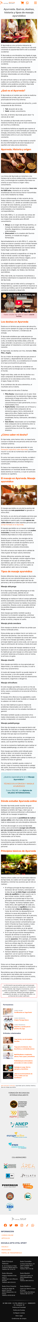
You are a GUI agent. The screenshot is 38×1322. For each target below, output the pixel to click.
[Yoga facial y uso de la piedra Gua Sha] (8, 1040)
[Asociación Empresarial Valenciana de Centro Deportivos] (9, 1166)
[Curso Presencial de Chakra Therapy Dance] (8, 1019)
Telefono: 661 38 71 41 (26, 1293)
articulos (12, 1085)
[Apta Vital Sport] (8, 3)
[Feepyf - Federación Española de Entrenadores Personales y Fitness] (19, 1114)
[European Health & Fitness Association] (19, 1135)
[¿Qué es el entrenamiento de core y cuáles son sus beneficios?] (8, 1075)
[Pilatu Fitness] (28, 1176)
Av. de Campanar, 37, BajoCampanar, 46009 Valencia (9, 1266)
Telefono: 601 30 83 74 (8, 1269)
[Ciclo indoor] (27, 1186)
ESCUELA (5, 1247)
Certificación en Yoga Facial (23, 1012)
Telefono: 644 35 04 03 (9, 1282)
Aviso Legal (19, 1315)
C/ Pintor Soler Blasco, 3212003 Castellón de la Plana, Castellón (27, 1265)
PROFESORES (6, 1250)
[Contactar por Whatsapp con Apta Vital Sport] (27, 3)
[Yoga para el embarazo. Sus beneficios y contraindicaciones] (8, 1048)
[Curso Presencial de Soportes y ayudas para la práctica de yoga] (8, 1026)
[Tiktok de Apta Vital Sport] (27, 1225)
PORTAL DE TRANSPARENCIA (12, 1253)
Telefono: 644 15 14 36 (26, 1268)
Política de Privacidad (19, 1307)
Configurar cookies (19, 1313)
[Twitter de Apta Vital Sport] (10, 1225)
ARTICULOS (6, 1238)
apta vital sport (5, 1085)
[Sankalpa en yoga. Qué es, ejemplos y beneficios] (8, 1068)
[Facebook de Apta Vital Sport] (5, 1225)
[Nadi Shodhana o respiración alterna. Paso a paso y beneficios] (8, 1055)
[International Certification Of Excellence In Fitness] (19, 1104)
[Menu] (22, 3)
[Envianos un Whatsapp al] (32, 1225)
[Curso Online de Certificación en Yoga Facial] (8, 1011)
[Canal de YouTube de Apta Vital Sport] (16, 1225)
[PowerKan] (10, 1186)
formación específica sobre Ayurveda (14, 449)
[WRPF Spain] (10, 1196)
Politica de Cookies (19, 1310)
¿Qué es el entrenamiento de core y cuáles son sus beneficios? (23, 1076)
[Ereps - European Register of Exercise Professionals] (19, 1146)
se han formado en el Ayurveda (12, 525)
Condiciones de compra (19, 1318)
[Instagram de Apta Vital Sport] (21, 1225)
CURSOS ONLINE (7, 1235)
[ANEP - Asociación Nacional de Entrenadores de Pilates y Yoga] (19, 1125)
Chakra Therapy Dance (21, 1020)
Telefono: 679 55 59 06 (8, 1295)
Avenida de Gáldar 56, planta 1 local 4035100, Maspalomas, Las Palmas (9, 1291)
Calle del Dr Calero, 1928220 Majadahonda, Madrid (26, 1277)
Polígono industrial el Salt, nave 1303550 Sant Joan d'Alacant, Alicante (10, 1278)
